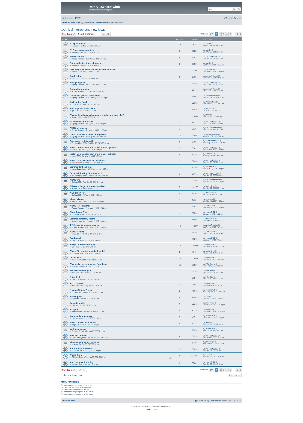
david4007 (76, 150)
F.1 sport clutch (77, 44)
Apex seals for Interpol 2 (81, 141)
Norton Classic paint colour (83, 322)
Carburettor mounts (79, 89)
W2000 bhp (75, 180)
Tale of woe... (76, 257)
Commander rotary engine (82, 219)
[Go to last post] (213, 43)
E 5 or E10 (75, 277)
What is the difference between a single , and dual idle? (97, 115)
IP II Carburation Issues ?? (83, 348)
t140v (207, 115)
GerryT (75, 240)
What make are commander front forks (88, 264)
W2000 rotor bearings (80, 206)
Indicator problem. (79, 335)
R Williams (76, 292)
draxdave (209, 199)
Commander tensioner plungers (85, 63)
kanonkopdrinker (212, 128)
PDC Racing (210, 264)
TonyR (74, 188)
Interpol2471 (210, 206)
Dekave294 (209, 108)
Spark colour (76, 76)
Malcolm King (210, 102)
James (74, 72)
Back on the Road (78, 102)
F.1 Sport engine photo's (82, 50)
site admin (76, 163)
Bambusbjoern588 (79, 143)
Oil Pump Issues (78, 329)
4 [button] (227, 34)
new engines (76, 296)
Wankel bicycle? (78, 193)
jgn (73, 111)
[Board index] (75, 8)
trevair (74, 266)
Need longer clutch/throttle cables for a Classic (92, 69)
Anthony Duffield (211, 56)
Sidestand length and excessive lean (87, 186)
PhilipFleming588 (78, 338)
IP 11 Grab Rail (77, 283)
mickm (74, 78)
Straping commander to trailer (84, 342)
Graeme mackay (78, 221)
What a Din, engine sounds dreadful (87, 251)
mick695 (75, 260)
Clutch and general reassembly (85, 95)
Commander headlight (80, 167)
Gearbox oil (75, 238)
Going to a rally (77, 303)
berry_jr (75, 104)
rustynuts (209, 69)
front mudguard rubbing (81, 362)
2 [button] (220, 34)
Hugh (74, 325)
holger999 (209, 277)
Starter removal (77, 57)
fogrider (75, 46)
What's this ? (76, 355)
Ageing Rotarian (78, 59)
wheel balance (76, 199)
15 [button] (237, 34)
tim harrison (209, 186)
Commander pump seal (81, 316)
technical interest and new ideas (83, 29)
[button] (211, 34)
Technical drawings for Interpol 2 (86, 173)
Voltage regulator (78, 82)
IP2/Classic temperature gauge (84, 225)
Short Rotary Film (78, 212)
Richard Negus (77, 357)
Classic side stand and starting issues (88, 134)
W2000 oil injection (79, 128)
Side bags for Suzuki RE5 (82, 108)
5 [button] (230, 34)
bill (73, 305)
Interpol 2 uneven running (82, 245)
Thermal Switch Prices (81, 290)
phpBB (143, 406)
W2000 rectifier (77, 232)
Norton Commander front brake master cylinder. (93, 147)
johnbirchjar (76, 201)
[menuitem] (77, 18)
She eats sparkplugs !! (80, 270)
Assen (207, 355)
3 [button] (223, 34)
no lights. (74, 309)
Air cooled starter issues (81, 121)
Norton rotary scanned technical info (87, 160)
